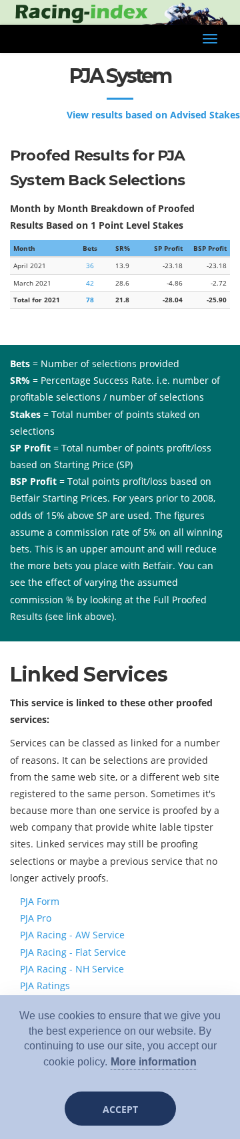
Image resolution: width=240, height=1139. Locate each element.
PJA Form (39, 901)
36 (90, 265)
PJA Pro (35, 918)
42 (90, 283)
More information (154, 1061)
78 (90, 299)
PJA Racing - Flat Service (73, 952)
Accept (120, 1109)
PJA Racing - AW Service (72, 934)
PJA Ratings (45, 985)
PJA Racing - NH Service (72, 968)
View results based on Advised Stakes (153, 114)
